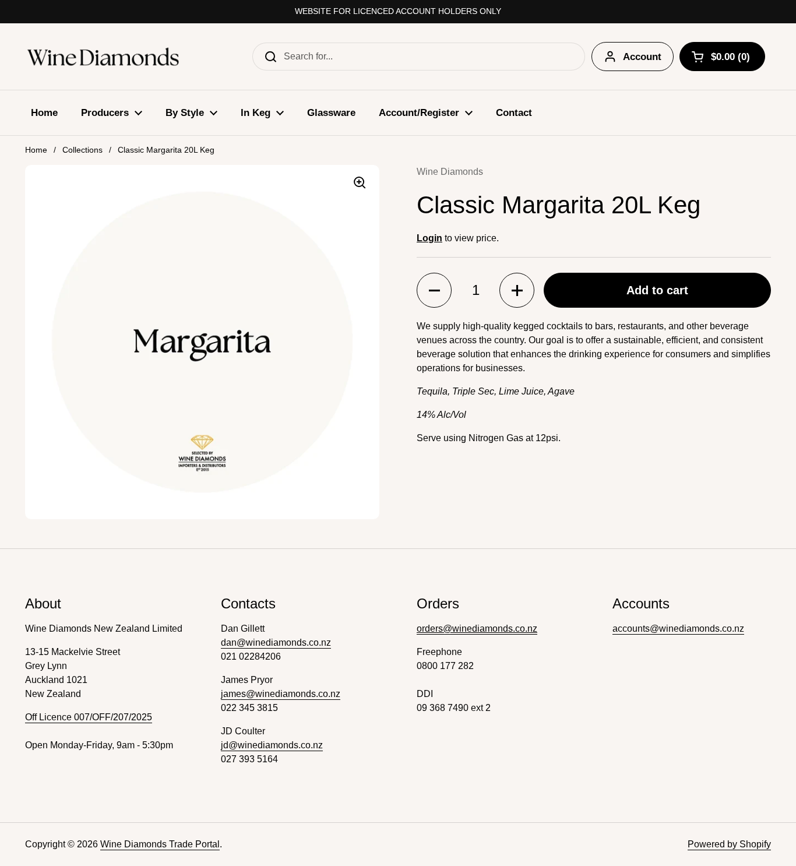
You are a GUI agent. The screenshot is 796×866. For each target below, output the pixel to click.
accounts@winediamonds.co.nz (678, 628)
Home (36, 149)
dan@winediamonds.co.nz (276, 642)
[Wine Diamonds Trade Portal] (103, 56)
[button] (434, 290)
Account (642, 56)
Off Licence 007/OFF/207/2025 (88, 717)
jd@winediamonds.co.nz (272, 745)
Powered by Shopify (729, 844)
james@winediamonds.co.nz (280, 694)
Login (429, 238)
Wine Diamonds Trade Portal (160, 844)
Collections (82, 149)
